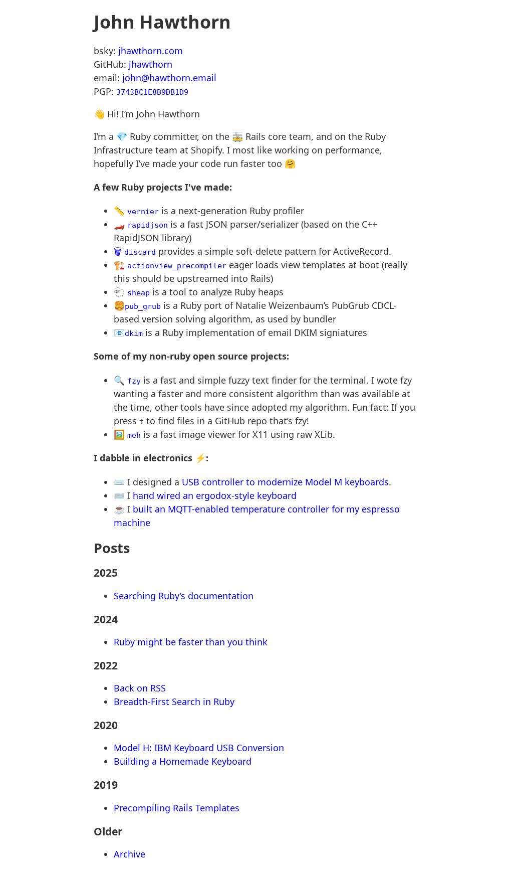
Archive (129, 854)
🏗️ (170, 265)
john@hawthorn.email (169, 78)
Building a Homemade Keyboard (182, 761)
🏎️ (141, 224)
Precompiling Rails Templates (176, 808)
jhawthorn (150, 64)
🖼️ (127, 434)
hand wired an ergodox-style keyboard (215, 495)
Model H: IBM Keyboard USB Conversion (199, 748)
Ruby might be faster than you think (191, 642)
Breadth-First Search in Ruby (174, 701)
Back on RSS (140, 688)
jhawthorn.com (150, 51)
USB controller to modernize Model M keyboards (285, 482)
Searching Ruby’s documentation (183, 596)
